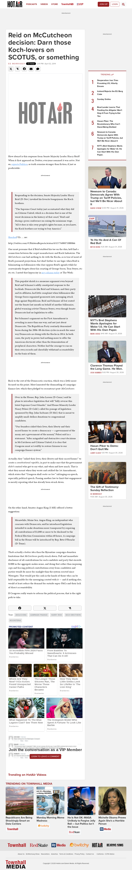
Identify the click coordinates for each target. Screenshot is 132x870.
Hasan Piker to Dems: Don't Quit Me (104, 447)
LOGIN (115, 4)
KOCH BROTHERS (73, 615)
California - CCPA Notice (105, 854)
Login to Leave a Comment (45, 756)
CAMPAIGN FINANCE (39, 615)
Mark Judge (95, 333)
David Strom (95, 208)
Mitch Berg (95, 246)
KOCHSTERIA (15, 620)
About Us (21, 854)
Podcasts (31, 4)
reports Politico (19, 164)
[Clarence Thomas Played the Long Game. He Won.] (107, 351)
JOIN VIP (103, 4)
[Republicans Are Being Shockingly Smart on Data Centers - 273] (20, 801)
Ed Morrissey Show (33, 854)
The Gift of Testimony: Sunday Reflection (104, 488)
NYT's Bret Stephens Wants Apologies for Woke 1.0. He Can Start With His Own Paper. (105, 325)
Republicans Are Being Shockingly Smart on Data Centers (19, 820)
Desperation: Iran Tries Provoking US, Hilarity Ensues (107, 83)
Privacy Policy (79, 854)
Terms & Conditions (66, 854)
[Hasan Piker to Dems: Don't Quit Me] (107, 432)
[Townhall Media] (16, 864)
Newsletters (45, 854)
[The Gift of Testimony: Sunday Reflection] (107, 473)
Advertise (54, 854)
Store (54, 4)
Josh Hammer (96, 372)
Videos (44, 4)
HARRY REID (56, 615)
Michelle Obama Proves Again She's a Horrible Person (112, 820)
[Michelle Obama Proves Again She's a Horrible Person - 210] (112, 801)
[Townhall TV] (69, 4)
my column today (51, 272)
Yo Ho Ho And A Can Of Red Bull (105, 241)
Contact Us (90, 854)
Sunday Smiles (104, 99)
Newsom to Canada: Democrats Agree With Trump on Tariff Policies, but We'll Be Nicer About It (106, 198)
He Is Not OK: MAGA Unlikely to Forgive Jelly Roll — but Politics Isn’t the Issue (81, 822)
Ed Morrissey (17, 64)
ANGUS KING (21, 615)
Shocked (12, 237)
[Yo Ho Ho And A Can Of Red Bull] (107, 226)
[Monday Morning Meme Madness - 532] (50, 801)
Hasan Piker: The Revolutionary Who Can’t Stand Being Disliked (108, 124)
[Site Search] (123, 4)
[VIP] (82, 4)
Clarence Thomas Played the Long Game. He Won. (106, 367)
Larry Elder (95, 452)
